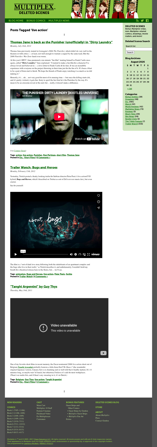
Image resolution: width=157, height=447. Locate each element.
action (19, 155)
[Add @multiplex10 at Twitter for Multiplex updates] (142, 22)
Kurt (118, 12)
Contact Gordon (102, 420)
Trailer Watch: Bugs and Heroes (33, 167)
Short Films (29, 158)
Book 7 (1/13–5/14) (15, 426)
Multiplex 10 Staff (44, 408)
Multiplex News (132, 109)
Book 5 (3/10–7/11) (15, 421)
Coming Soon (19, 150)
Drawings (129, 99)
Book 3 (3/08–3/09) (15, 415)
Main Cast (41, 405)
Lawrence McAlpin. (31, 444)
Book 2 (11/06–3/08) (16, 413)
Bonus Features (75, 403)
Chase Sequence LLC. (42, 439)
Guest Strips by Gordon (78, 410)
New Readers (14, 403)
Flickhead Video (43, 413)
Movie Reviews (132, 107)
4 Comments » (41, 277)
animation (20, 274)
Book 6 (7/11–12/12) (16, 424)
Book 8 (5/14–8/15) (15, 429)
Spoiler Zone (131, 119)
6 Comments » (43, 158)
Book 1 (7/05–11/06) (16, 410)
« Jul (129, 89)
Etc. (21, 158)
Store (99, 407)
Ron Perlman (49, 155)
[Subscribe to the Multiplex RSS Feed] (137, 22)
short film (61, 155)
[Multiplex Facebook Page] (147, 22)
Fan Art (76, 416)
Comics (11, 407)
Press (98, 417)
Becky (90, 12)
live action (28, 155)
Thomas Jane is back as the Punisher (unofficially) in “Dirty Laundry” (61, 42)
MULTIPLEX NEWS (58, 20)
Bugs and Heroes (34, 274)
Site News (129, 117)
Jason (77, 12)
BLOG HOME (16, 20)
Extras (68, 419)
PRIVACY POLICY (46, 444)
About (99, 412)
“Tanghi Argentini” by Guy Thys (33, 286)
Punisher (38, 155)
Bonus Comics (131, 97)
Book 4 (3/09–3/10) (15, 418)
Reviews (129, 112)
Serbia (69, 274)
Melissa (104, 12)
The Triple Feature (133, 121)
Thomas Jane (73, 155)
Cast (39, 403)
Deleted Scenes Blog (107, 403)
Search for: (131, 46)
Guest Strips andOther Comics (73, 406)
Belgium (20, 380)
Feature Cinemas (43, 410)
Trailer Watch (26, 277)
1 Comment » (43, 382)
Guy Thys (29, 380)
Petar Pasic (59, 274)
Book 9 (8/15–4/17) (15, 432)
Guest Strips (78, 413)
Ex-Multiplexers (43, 416)
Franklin (132, 12)
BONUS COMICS (36, 20)
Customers (41, 419)
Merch (128, 104)
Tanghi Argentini (54, 380)
